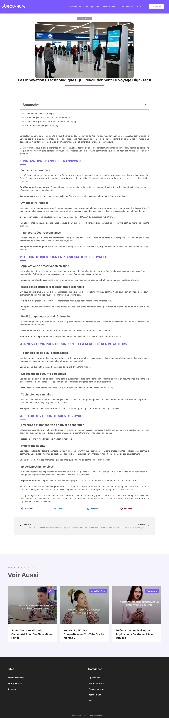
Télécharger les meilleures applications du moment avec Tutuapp (135, 634)
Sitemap (12, 689)
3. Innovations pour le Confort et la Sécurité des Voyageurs (52, 121)
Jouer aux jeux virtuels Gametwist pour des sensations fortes (31, 634)
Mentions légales (16, 677)
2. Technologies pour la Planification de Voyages (47, 117)
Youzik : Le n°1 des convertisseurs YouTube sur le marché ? (84, 634)
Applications (75, 6)
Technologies (127, 6)
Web (139, 6)
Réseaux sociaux (110, 6)
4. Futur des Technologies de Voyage (41, 125)
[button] (145, 105)
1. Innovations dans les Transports (40, 113)
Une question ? (15, 683)
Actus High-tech (91, 6)
